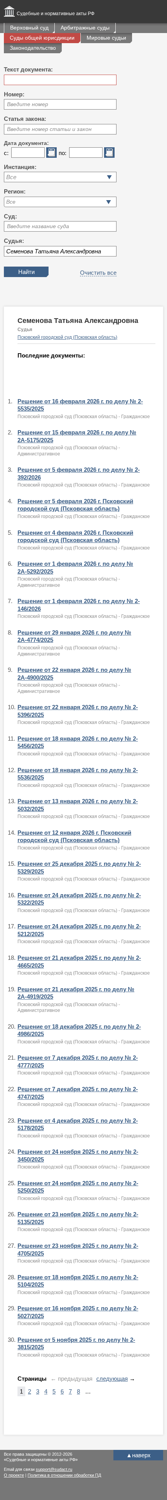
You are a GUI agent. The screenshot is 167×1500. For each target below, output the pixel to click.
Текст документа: (28, 69)
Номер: (14, 94)
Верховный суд (29, 27)
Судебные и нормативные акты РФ (55, 13)
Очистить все (98, 272)
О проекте (14, 1475)
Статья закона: (25, 118)
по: (62, 153)
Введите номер (27, 104)
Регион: (15, 191)
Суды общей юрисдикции (42, 38)
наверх (138, 1455)
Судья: (14, 240)
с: (6, 153)
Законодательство (33, 48)
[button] (108, 202)
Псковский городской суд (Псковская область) (67, 337)
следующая (112, 1378)
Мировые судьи (106, 38)
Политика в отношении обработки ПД (64, 1475)
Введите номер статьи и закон (49, 129)
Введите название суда (38, 226)
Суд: (10, 216)
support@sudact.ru (54, 1469)
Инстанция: (20, 167)
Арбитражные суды (85, 27)
